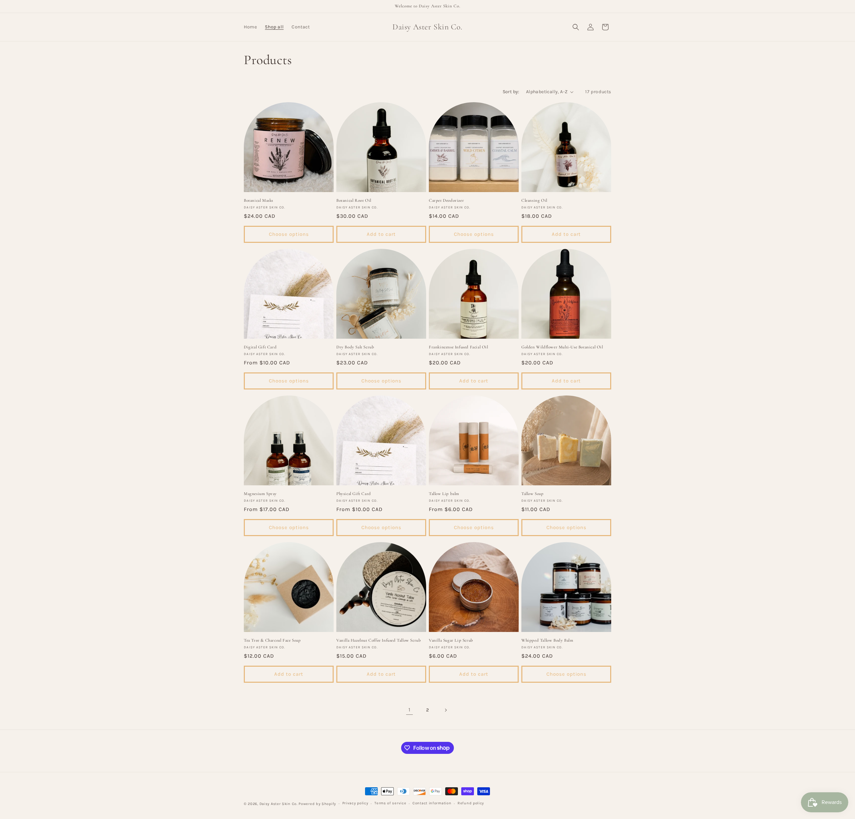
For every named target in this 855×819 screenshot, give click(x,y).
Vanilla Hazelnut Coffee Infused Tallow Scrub (378, 640)
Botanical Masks (258, 200)
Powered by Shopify (317, 804)
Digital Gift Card (260, 347)
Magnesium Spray (260, 493)
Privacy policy (355, 803)
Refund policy (471, 803)
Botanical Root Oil (353, 200)
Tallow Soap (532, 493)
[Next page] (445, 710)
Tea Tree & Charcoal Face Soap (272, 640)
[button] (575, 27)
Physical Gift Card (353, 493)
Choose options (289, 234)
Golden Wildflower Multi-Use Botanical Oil (562, 347)
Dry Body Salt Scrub (355, 347)
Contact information (431, 803)
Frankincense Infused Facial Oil (458, 347)
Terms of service (390, 803)
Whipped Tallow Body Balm (547, 640)
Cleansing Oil (534, 200)
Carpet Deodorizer (446, 200)
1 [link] (409, 709)
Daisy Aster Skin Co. (279, 804)
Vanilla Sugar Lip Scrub (451, 640)
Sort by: (511, 92)
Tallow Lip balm (444, 493)
